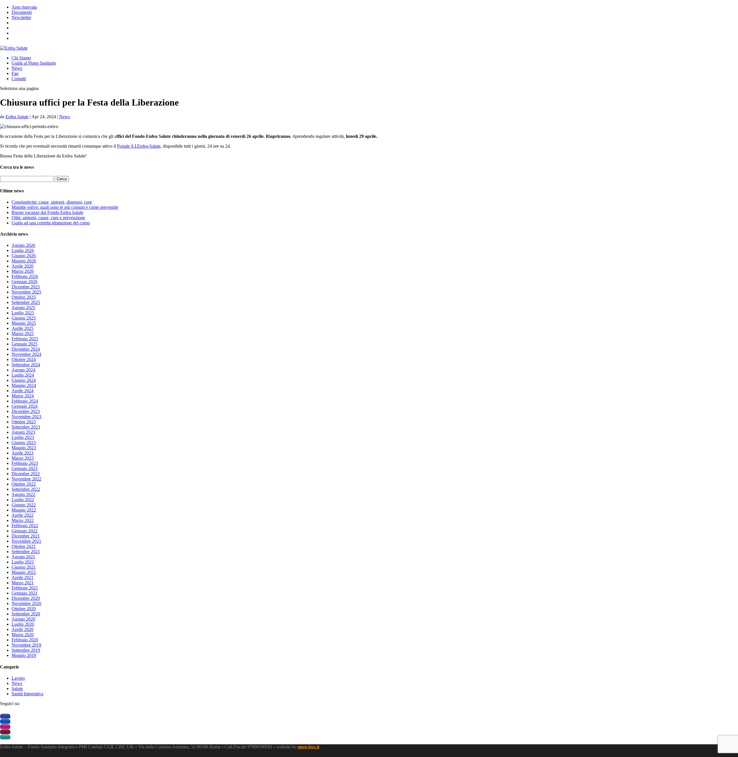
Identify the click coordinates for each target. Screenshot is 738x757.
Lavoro (18, 678)
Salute (17, 688)
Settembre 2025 (26, 302)
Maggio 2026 (24, 260)
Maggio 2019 (24, 655)
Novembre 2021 (26, 541)
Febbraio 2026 (25, 276)
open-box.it (308, 746)
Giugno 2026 (24, 255)
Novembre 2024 (26, 354)
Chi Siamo (21, 57)
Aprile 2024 (22, 390)
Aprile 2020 (22, 629)
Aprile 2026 (22, 266)
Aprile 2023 (22, 452)
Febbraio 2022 (25, 525)
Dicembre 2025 (26, 286)
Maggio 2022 (24, 510)
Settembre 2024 (26, 364)
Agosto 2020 (23, 619)
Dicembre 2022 (26, 473)
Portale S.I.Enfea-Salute (139, 146)
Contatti (19, 78)
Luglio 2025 (23, 312)
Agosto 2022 (23, 494)
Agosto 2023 (23, 432)
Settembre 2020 (26, 613)
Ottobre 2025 (24, 297)
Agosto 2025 (23, 307)
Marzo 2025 (23, 333)
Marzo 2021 (23, 582)
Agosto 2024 (23, 369)
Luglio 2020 (23, 624)
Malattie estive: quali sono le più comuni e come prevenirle (65, 207)
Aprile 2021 (22, 577)
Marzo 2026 (23, 271)
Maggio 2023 (24, 447)
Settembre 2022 (26, 489)
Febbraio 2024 (25, 401)
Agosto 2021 (23, 556)
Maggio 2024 (24, 385)
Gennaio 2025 (24, 343)
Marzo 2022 (23, 520)
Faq (15, 73)
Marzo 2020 (23, 634)
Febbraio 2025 (25, 338)
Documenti (22, 12)
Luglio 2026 (23, 250)
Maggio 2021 (24, 572)
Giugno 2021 (24, 567)
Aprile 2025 (22, 328)
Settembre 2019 (26, 650)
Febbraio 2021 (25, 587)
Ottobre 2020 (24, 608)
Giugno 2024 (24, 380)
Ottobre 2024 (24, 359)
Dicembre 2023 (26, 411)
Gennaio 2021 (24, 593)
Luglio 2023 (23, 437)
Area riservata (24, 7)
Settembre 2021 (26, 551)
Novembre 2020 (26, 603)
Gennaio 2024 (24, 406)
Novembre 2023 (26, 416)
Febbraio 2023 (25, 463)
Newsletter (21, 17)
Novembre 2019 (26, 645)
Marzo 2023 (23, 458)
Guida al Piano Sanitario (34, 63)
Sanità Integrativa (27, 693)
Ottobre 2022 (24, 484)
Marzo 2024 (23, 395)
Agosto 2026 (23, 245)
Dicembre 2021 (26, 536)
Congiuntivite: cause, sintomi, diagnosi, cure (52, 202)
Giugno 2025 (24, 317)
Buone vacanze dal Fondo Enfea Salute (47, 212)
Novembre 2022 (26, 478)
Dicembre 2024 (26, 349)
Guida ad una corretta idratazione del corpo (51, 222)
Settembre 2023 (26, 426)
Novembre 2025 (26, 292)
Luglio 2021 (23, 561)
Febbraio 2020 (25, 639)
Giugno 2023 (24, 442)
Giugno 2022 (24, 504)
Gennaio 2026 (24, 281)
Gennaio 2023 (24, 468)
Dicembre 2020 (26, 598)
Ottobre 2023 (24, 421)
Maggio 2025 (24, 323)
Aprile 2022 (22, 515)
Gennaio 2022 (24, 530)
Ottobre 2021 (24, 546)
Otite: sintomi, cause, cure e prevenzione (48, 217)
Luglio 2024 (23, 375)
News (17, 68)
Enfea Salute (17, 116)
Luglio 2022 (23, 499)
